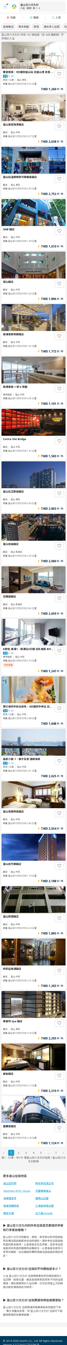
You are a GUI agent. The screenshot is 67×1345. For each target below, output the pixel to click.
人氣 (58, 17)
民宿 (36, 26)
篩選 (36, 17)
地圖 (12, 17)
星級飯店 (8, 26)
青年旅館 (23, 26)
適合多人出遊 (51, 26)
